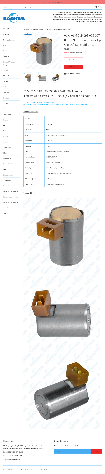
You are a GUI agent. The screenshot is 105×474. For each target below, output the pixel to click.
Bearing (6, 169)
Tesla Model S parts (10, 202)
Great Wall (7, 147)
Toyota (5, 136)
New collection (8, 40)
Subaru (5, 103)
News (5, 213)
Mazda (5, 81)
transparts (14, 469)
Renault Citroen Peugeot (9, 63)
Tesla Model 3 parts (10, 191)
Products (6, 34)
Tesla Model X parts (10, 197)
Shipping (66, 52)
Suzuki (5, 142)
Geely (5, 109)
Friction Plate (8, 175)
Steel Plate (7, 180)
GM (4, 87)
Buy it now (73, 67)
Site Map (11, 208)
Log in (25, 7)
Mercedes (6, 76)
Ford (5, 51)
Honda (5, 120)
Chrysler (6, 56)
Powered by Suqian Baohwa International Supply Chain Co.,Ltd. (33, 469)
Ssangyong (7, 114)
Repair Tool (7, 164)
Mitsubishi (7, 92)
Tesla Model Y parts (10, 186)
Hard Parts (7, 158)
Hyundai (6, 98)
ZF (4, 125)
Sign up (31, 7)
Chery (5, 153)
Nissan (5, 70)
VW (4, 131)
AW (4, 45)
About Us (6, 29)
